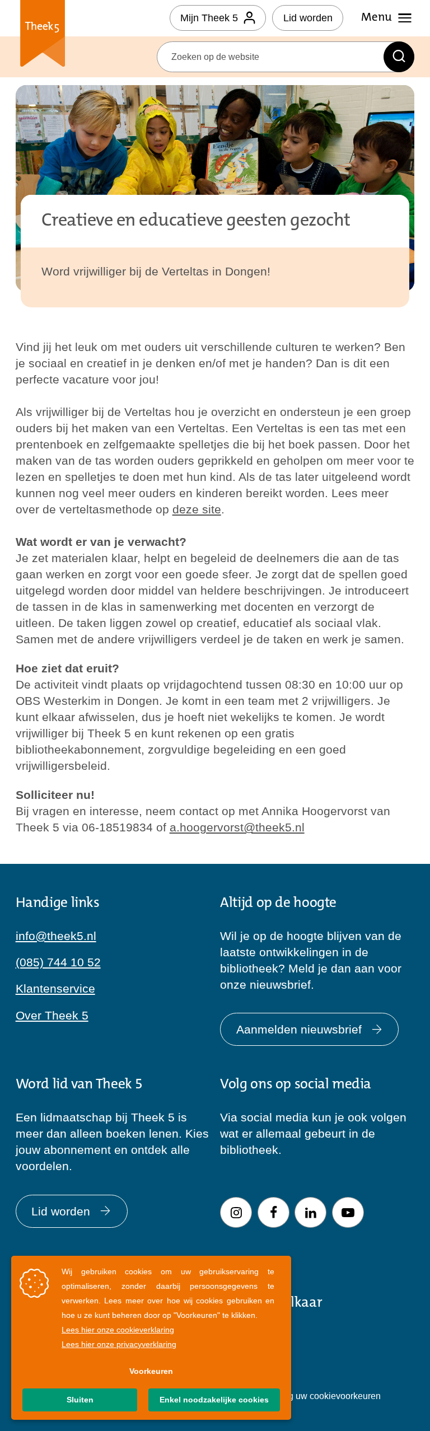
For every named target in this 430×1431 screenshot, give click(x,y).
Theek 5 (43, 35)
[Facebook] (273, 1212)
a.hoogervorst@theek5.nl (237, 827)
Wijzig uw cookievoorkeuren (325, 1396)
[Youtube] (348, 1212)
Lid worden (308, 18)
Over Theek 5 (52, 1015)
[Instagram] (236, 1212)
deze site (196, 509)
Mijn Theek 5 (209, 18)
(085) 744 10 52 (58, 962)
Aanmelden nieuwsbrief (299, 1029)
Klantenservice (55, 988)
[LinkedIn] (310, 1212)
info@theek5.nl (56, 935)
